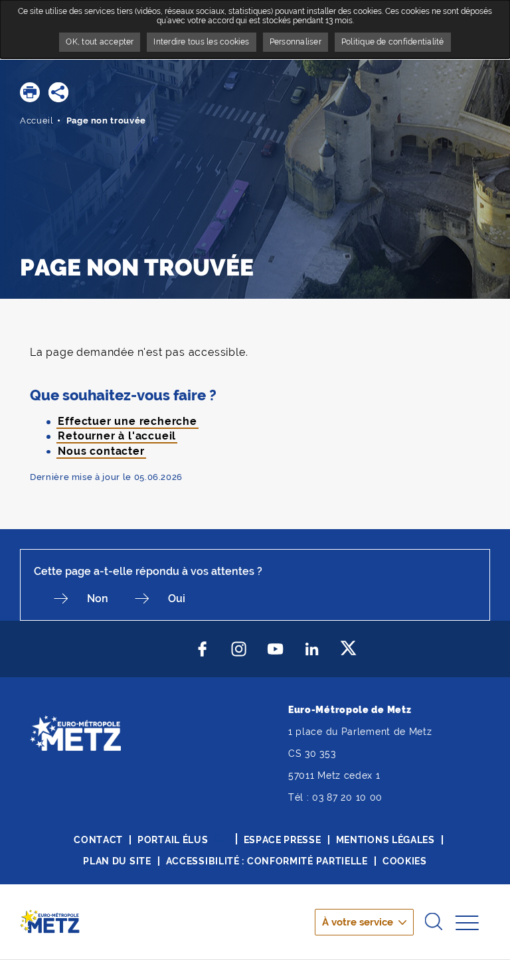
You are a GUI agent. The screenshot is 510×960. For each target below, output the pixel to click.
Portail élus (172, 840)
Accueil (37, 120)
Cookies (404, 861)
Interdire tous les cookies (201, 41)
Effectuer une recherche (127, 421)
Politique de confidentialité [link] (392, 41)
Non (97, 598)
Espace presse (282, 840)
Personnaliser (295, 41)
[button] (30, 92)
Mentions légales (385, 840)
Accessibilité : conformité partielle (267, 861)
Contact (98, 840)
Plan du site (117, 861)
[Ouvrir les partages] (58, 92)
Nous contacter (101, 451)
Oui (176, 598)
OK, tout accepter (99, 41)
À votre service (357, 922)
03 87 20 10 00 (347, 797)
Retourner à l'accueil (117, 436)
